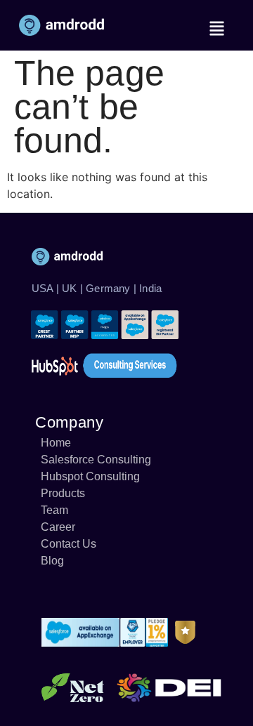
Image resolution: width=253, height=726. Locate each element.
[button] (216, 28)
